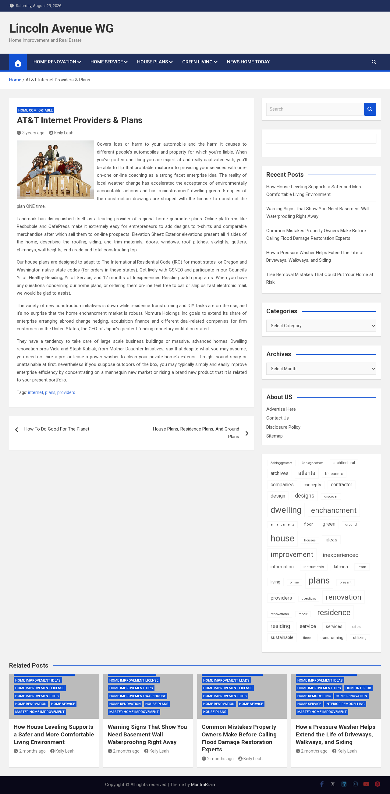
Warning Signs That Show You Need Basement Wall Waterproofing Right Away (147, 734)
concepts (312, 484)
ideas (331, 540)
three (307, 638)
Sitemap (274, 436)
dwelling (286, 510)
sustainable (282, 637)
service (308, 626)
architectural (344, 463)
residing (280, 626)
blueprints (334, 473)
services (334, 626)
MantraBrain (203, 784)
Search (370, 109)
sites (356, 626)
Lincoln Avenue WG (61, 28)
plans (50, 392)
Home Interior (358, 688)
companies (282, 484)
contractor (341, 484)
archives (280, 473)
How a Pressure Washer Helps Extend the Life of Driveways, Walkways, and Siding (335, 734)
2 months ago (32, 751)
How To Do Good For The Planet (56, 429)
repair (303, 614)
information (282, 566)
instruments (313, 567)
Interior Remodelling (345, 704)
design (278, 496)
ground (351, 524)
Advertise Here (281, 409)
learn (362, 567)
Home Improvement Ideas (38, 680)
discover (331, 496)
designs (304, 496)
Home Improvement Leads (226, 680)
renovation (343, 597)
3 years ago (33, 132)
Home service (106, 62)
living (275, 582)
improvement (292, 554)
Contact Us (277, 418)
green (328, 524)
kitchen (341, 566)
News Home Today (248, 62)
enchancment (333, 510)
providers (66, 392)
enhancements (282, 524)
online (294, 582)
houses (310, 540)
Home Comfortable (35, 110)
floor (308, 524)
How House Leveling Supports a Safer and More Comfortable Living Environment (54, 734)
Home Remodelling (314, 696)
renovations (280, 614)
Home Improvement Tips (37, 696)
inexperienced (341, 554)
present (345, 582)
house (282, 538)
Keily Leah (63, 132)
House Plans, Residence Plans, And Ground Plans (196, 433)
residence (333, 612)
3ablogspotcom (313, 463)
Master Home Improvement (40, 712)
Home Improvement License (39, 688)
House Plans (152, 62)
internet (35, 392)
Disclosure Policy (283, 427)
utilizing (360, 638)
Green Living (197, 62)
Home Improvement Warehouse (137, 696)
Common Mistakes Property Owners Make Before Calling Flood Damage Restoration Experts (239, 738)
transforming (332, 637)
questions (309, 599)
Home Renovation (55, 62)
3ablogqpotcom (281, 463)
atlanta (306, 473)
